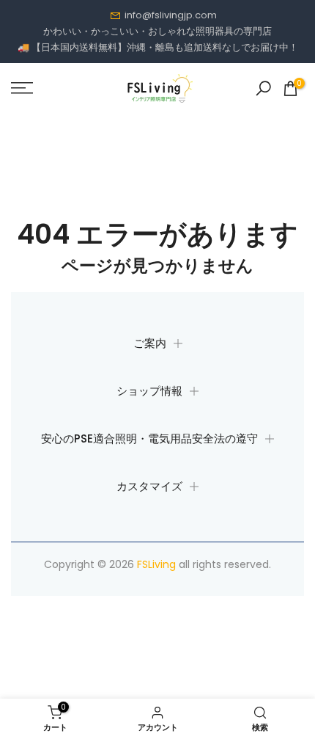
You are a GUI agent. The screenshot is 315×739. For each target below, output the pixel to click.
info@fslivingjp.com (171, 15)
